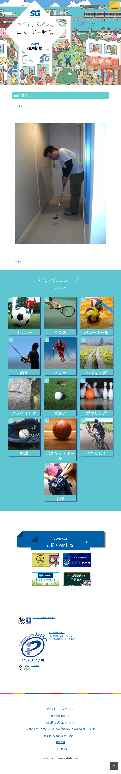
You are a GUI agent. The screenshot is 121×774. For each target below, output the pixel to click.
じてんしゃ (96, 453)
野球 (24, 454)
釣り (24, 373)
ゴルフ (60, 413)
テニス (60, 333)
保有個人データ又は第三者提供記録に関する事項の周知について (60, 729)
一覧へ (18, 106)
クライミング (24, 413)
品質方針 (35, 666)
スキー (60, 373)
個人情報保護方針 (57, 633)
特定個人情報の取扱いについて (62, 639)
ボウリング (96, 413)
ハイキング (96, 373)
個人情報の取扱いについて (60, 636)
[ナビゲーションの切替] (114, 6)
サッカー (24, 333)
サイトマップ (60, 749)
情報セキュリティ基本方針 (44, 618)
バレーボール (96, 333)
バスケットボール (60, 456)
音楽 (60, 499)
